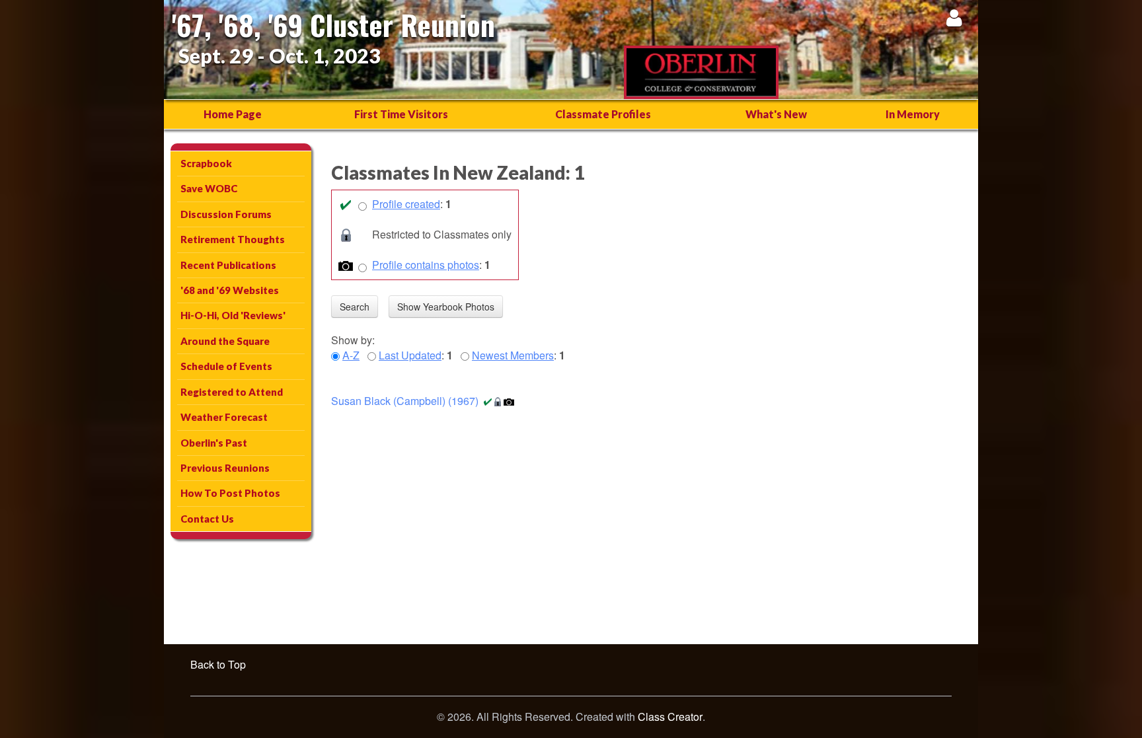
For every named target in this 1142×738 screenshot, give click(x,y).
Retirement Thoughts (232, 239)
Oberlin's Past (213, 443)
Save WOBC (208, 188)
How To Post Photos (230, 493)
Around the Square (225, 341)
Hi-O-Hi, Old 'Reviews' (233, 315)
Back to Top (218, 664)
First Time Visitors (401, 114)
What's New (776, 114)
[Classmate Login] (953, 17)
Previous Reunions (225, 468)
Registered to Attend (231, 392)
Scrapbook (206, 163)
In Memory (913, 114)
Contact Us (207, 519)
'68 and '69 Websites (229, 290)
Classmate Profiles (603, 114)
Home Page (233, 114)
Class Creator (670, 717)
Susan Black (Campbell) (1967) (404, 400)
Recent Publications (228, 265)
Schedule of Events (226, 366)
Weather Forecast (224, 417)
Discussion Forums (226, 214)
